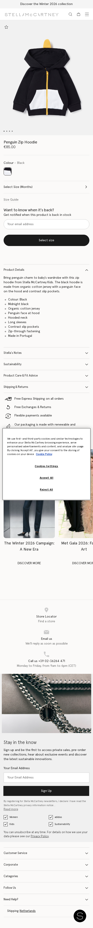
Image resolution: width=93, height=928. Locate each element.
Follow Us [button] (10, 887)
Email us (46, 638)
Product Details (14, 269)
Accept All (46, 478)
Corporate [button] (11, 864)
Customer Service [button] (15, 853)
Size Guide (11, 199)
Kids (11, 824)
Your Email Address (17, 768)
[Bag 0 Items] (78, 14)
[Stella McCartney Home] (31, 14)
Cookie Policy (44, 454)
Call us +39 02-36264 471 (46, 661)
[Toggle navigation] (87, 14)
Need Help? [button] (11, 899)
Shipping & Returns (16, 387)
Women (13, 817)
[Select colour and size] (6, 27)
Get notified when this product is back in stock (37, 215)
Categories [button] (11, 876)
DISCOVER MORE (29, 563)
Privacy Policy (40, 836)
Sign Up (46, 791)
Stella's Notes (13, 353)
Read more (11, 809)
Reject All (46, 489)
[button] (46, 77)
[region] (46, 464)
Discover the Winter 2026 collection (46, 4)
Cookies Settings (46, 466)
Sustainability (12, 364)
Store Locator (46, 616)
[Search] (70, 14)
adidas (58, 817)
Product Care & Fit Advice (21, 375)
